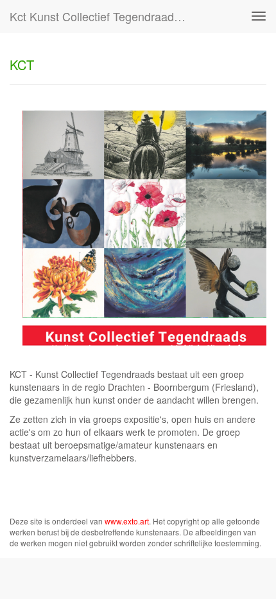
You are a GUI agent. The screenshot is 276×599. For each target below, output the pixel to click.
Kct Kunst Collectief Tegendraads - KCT (105, 16)
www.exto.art (127, 520)
